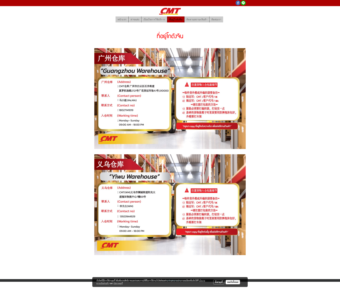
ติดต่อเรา (216, 19)
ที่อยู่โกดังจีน (175, 19)
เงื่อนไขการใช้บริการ (154, 19)
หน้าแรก (122, 19)
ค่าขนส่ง (135, 19)
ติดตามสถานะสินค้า (196, 19)
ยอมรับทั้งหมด (232, 282)
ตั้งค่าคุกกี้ (219, 282)
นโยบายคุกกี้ (118, 283)
